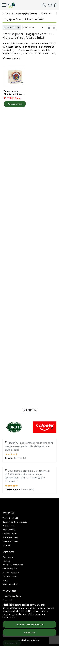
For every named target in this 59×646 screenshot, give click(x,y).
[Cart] (55, 5)
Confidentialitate (10, 533)
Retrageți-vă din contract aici (15, 522)
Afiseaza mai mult (12, 58)
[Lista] (49, 27)
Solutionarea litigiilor (11, 584)
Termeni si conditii (10, 518)
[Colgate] (44, 432)
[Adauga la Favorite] (22, 83)
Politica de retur (9, 526)
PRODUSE (6, 13)
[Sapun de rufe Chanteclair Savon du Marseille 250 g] (15, 76)
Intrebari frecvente (11, 572)
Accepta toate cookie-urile (29, 624)
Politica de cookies (23, 611)
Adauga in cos (15, 103)
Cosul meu (7, 600)
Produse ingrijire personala (26, 13)
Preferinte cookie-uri (29, 640)
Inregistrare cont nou (12, 596)
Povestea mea (9, 529)
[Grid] (54, 27)
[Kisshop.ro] (12, 5)
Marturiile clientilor (11, 537)
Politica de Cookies (11, 541)
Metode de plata (10, 568)
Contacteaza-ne (9, 576)
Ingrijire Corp (46, 13)
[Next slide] (52, 427)
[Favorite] (50, 5)
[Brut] (14, 432)
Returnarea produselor (13, 564)
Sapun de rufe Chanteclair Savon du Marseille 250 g (13, 93)
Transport (7, 561)
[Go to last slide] (7, 427)
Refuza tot (29, 632)
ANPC (5, 580)
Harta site (7, 545)
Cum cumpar (8, 557)
